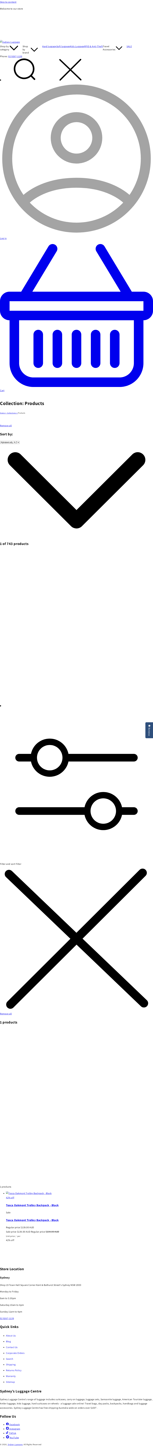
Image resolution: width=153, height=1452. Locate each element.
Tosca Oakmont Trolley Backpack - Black (32, 1205)
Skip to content (8, 2)
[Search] (76, 70)
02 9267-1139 (15, 56)
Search (9, 1358)
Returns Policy (13, 1370)
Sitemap (10, 1382)
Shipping (11, 1364)
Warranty (11, 1376)
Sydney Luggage (15, 1444)
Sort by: (6, 434)
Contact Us (12, 1347)
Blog (8, 1341)
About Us (11, 1335)
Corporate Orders (15, 1353)
